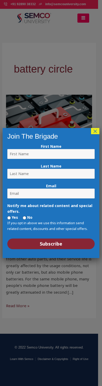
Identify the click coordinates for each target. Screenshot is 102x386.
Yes (14, 217)
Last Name (51, 166)
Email (51, 185)
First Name (51, 146)
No (29, 217)
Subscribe (51, 244)
